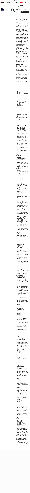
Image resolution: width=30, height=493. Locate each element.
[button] (8, 2)
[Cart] (28, 2)
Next (13, 9)
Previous (6, 9)
